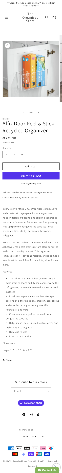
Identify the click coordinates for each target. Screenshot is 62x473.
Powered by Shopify (36, 461)
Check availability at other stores (20, 197)
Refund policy (53, 461)
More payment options (31, 183)
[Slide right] (38, 112)
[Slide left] (23, 112)
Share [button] (9, 360)
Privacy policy (32, 466)
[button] (6, 17)
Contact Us (48, 470)
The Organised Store (18, 461)
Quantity (6, 148)
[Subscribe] (47, 391)
